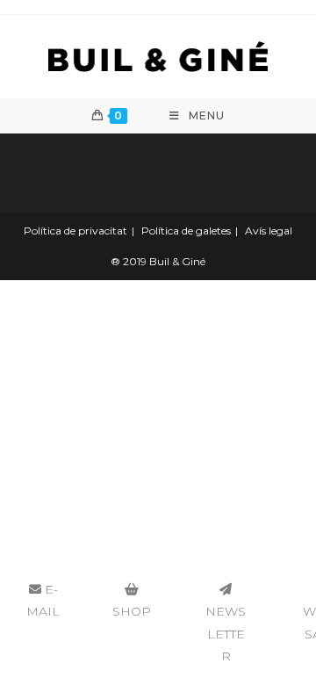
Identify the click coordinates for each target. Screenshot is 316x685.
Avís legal (268, 230)
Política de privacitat (75, 230)
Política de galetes (186, 230)
